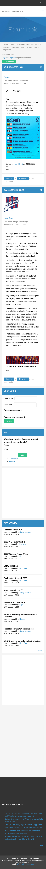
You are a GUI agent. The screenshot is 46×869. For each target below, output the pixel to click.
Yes (7, 446)
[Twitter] (7, 2)
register (13, 58)
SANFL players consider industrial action (22, 641)
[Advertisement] (23, 493)
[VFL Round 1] (23, 138)
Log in (4, 58)
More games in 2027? (13, 590)
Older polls (13, 459)
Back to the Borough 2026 (15, 578)
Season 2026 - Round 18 (14, 602)
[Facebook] (3, 2)
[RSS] (18, 2)
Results (12, 461)
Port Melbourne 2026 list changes (19, 629)
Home (6, 45)
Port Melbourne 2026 (13, 530)
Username (9, 398)
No (7, 449)
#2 (41, 190)
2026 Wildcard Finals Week (16, 554)
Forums (12, 45)
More (42, 845)
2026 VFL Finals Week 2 (14, 542)
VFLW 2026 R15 (11, 566)
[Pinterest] (14, 2)
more (40, 650)
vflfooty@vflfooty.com (25, 864)
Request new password (14, 417)
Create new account (13, 410)
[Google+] (11, 2)
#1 (41, 67)
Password (9, 404)
